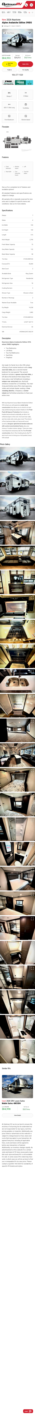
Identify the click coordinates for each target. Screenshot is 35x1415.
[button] (4, 1087)
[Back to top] (4, 1411)
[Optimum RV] (12, 5)
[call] (26, 5)
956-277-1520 (17, 75)
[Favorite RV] (30, 33)
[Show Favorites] (32, 12)
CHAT (26, 1411)
